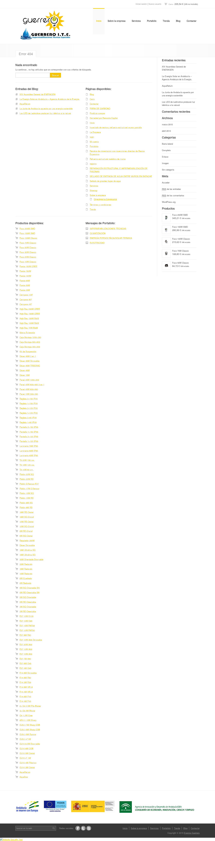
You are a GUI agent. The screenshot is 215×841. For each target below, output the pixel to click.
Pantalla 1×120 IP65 (29, 441)
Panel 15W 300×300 (29, 393)
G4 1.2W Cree (26, 715)
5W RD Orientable (28, 601)
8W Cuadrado (26, 578)
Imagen (165, 163)
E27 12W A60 (26, 649)
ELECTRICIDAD (97, 242)
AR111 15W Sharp (28, 720)
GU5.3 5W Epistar (28, 734)
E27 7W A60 (25, 658)
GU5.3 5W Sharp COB (30, 729)
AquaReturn (25, 103)
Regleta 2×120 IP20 (29, 408)
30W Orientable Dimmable (31, 559)
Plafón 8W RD (26, 507)
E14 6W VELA (26, 686)
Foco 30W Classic (28, 252)
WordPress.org (168, 201)
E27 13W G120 (26, 616)
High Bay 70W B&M (29, 327)
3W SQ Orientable (28, 606)
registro (93, 163)
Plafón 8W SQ (26, 502)
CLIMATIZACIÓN (97, 233)
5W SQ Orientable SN (30, 587)
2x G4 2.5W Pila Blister (30, 705)
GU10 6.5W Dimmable (30, 743)
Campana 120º (26, 294)
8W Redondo (25, 583)
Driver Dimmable (27, 545)
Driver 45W (25, 370)
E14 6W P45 (25, 696)
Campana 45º (26, 304)
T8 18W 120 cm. (27, 464)
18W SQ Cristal (27, 516)
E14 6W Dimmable (28, 672)
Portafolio (151, 20)
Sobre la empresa (116, 20)
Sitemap (93, 190)
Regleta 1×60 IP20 (28, 422)
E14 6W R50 (25, 677)
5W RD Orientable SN (29, 592)
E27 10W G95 (26, 620)
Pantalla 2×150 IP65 (29, 427)
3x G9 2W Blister (27, 710)
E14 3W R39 (25, 682)
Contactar (191, 20)
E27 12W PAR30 (27, 630)
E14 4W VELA (26, 691)
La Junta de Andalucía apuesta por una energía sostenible (46, 108)
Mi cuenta (94, 141)
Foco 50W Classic (28, 247)
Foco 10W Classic (28, 261)
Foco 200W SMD (27, 228)
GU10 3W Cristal (27, 767)
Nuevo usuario (155, 4)
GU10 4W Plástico (28, 762)
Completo (166, 150)
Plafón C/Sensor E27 (29, 483)
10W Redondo (26, 573)
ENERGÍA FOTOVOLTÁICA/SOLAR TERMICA (111, 237)
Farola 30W (25, 289)
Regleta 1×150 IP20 (29, 403)
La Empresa (95, 132)
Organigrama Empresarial (105, 199)
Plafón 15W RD (27, 497)
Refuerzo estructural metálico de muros (108, 158)
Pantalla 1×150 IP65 (29, 431)
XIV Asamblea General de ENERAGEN (37, 94)
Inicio (98, 20)
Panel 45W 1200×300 (29, 379)
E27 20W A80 (26, 644)
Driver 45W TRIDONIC (30, 365)
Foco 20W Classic (28, 256)
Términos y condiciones (100, 204)
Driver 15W (25, 375)
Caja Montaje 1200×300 (30, 337)
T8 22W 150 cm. (27, 460)
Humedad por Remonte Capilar (104, 117)
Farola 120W (25, 275)
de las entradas (171, 188)
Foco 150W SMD (27, 233)
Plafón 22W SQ (27, 474)
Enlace (165, 156)
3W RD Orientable (28, 611)
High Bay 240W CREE (30, 308)
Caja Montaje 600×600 (30, 341)
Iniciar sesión (141, 4)
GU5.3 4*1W (25, 738)
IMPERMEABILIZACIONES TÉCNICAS (108, 228)
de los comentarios (173, 195)
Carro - (183, 4)
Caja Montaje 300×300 (30, 346)
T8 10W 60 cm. (27, 469)
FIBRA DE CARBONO (100, 108)
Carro (92, 99)
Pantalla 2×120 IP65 (29, 436)
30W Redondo (26, 564)
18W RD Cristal (27, 512)
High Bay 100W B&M (29, 323)
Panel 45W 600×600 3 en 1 (32, 384)
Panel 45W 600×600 (29, 389)
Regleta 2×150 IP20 (29, 398)
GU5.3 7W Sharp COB (30, 724)
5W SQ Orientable (28, 597)
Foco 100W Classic (28, 237)
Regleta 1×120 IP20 (29, 412)
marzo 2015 (167, 124)
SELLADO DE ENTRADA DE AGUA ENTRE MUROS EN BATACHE (121, 176)
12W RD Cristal (27, 521)
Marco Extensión (27, 332)
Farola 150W (25, 271)
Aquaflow (24, 776)
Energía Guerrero (192, 832)
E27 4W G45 (25, 668)
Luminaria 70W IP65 (29, 445)
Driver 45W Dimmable (29, 360)
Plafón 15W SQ (27, 493)
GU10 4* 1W (25, 757)
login (92, 136)
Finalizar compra (97, 113)
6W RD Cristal (26, 531)
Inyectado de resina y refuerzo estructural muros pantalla (116, 127)
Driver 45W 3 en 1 (28, 356)
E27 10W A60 (26, 653)
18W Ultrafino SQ (27, 549)
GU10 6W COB (26, 748)
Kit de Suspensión (28, 351)
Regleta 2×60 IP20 (28, 417)
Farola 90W (25, 280)
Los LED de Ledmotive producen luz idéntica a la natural (45, 113)
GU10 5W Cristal (27, 753)
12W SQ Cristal (27, 526)
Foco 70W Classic (28, 242)
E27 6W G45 (25, 663)
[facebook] (77, 828)
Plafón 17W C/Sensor (29, 488)
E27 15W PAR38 (27, 625)
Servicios (136, 20)
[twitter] (83, 828)
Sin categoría (168, 169)
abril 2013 (166, 130)
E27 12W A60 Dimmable (31, 639)
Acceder (166, 182)
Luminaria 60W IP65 (29, 450)
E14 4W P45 (25, 701)
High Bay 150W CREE (30, 313)
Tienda (166, 20)
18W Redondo (26, 568)
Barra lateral (167, 143)
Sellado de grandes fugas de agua (105, 180)
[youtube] (88, 828)
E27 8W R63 (25, 635)
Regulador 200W (27, 540)
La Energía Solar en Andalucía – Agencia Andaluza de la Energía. (50, 99)
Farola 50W (25, 285)
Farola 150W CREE (28, 266)
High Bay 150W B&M (29, 318)
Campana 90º (26, 299)
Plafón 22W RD (27, 479)
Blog (178, 20)
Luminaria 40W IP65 (29, 455)
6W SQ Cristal (26, 535)
